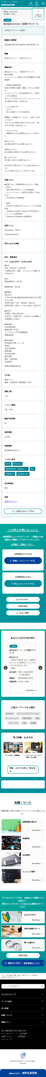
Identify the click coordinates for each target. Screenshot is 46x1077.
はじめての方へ (22, 599)
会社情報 (23, 1034)
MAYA (8, 464)
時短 (37, 718)
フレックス (13, 723)
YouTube (9, 714)
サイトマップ (6, 1039)
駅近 (32, 469)
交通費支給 (10, 474)
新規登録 (37, 5)
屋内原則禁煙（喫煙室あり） (16, 469)
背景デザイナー (11, 502)
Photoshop (17, 464)
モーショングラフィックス (28, 714)
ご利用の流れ (22, 606)
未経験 (33, 723)
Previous (5, 668)
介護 (24, 723)
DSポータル (31, 5)
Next (40, 668)
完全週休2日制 (22, 474)
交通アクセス (6, 1036)
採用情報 (21, 1036)
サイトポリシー (7, 1034)
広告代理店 (26, 718)
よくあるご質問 (22, 613)
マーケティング (11, 718)
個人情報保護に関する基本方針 (13, 1031)
